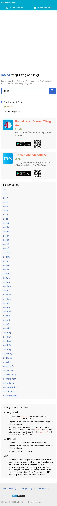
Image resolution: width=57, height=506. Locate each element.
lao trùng (7, 349)
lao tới (6, 261)
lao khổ (6, 236)
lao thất (6, 324)
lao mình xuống (10, 387)
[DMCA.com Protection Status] (19, 495)
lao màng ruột (9, 379)
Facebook (41, 488)
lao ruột (6, 320)
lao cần (6, 227)
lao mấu (6, 252)
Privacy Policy (9, 488)
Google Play (26, 488)
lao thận (6, 328)
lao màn (6, 244)
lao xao (6, 274)
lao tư (5, 210)
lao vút (6, 269)
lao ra (5, 202)
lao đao (6, 278)
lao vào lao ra (9, 391)
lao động (7, 332)
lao (4, 189)
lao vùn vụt (8, 370)
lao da (5, 194)
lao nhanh (7, 341)
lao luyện (7, 337)
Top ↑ (5, 495)
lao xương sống (10, 396)
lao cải (6, 223)
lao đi (5, 219)
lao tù (5, 206)
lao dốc (6, 231)
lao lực (6, 240)
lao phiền (7, 345)
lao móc (6, 248)
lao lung (6, 303)
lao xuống (7, 353)
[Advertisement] (28, 41)
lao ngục (7, 307)
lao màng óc (8, 366)
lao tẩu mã (7, 358)
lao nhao (7, 311)
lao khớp (7, 299)
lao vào (6, 265)
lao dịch (6, 290)
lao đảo (6, 282)
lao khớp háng (9, 375)
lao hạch (7, 295)
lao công (7, 286)
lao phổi (6, 316)
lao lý (5, 198)
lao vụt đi (7, 362)
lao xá (5, 215)
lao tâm (6, 257)
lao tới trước (8, 383)
